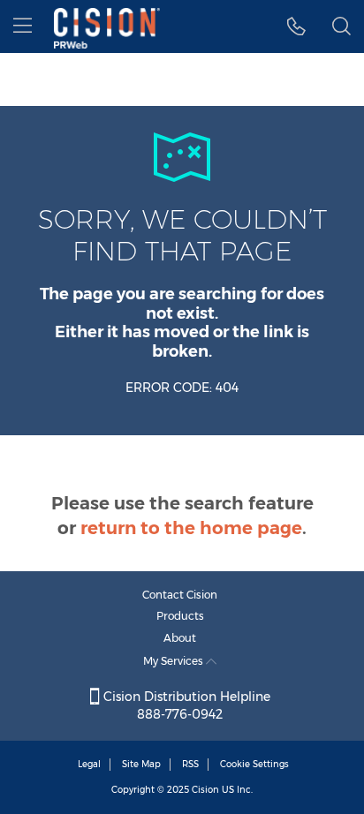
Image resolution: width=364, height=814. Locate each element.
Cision (205, 789)
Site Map (141, 764)
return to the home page (191, 528)
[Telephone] (296, 26)
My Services (174, 660)
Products (180, 615)
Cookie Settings (254, 764)
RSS (190, 764)
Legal (89, 764)
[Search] (341, 26)
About (179, 637)
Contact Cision (179, 594)
